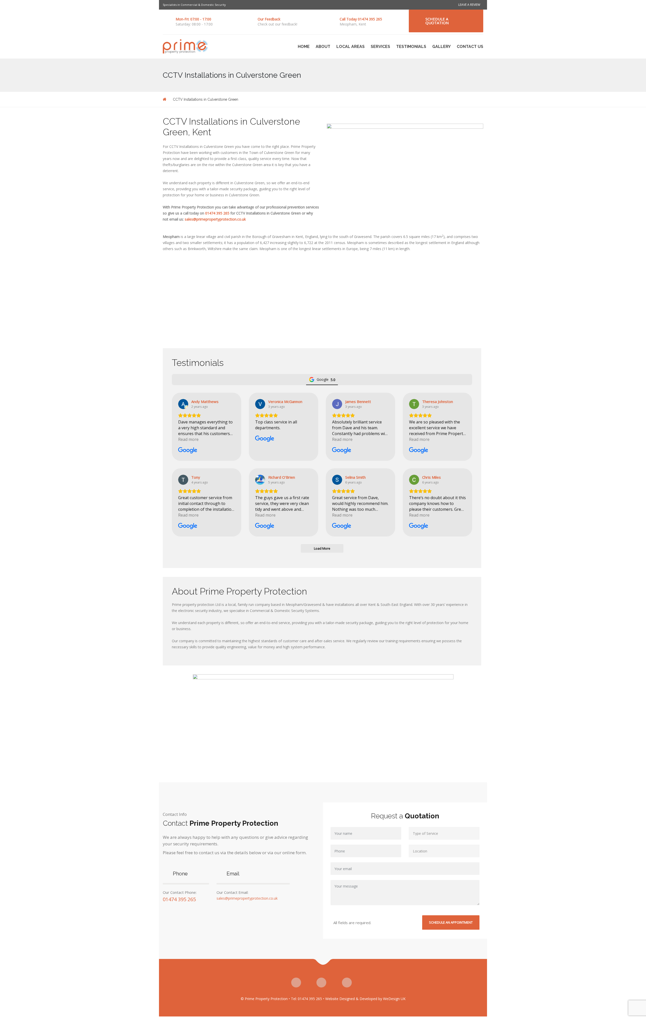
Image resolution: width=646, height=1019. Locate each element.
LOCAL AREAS (350, 46)
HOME (304, 46)
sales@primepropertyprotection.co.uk (215, 219)
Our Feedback (269, 19)
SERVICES (380, 46)
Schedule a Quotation (437, 20)
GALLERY (441, 46)
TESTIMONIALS (411, 46)
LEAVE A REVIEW (469, 5)
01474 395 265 (217, 213)
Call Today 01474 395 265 (361, 19)
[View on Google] (183, 404)
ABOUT (323, 46)
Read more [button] (188, 439)
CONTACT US (470, 46)
